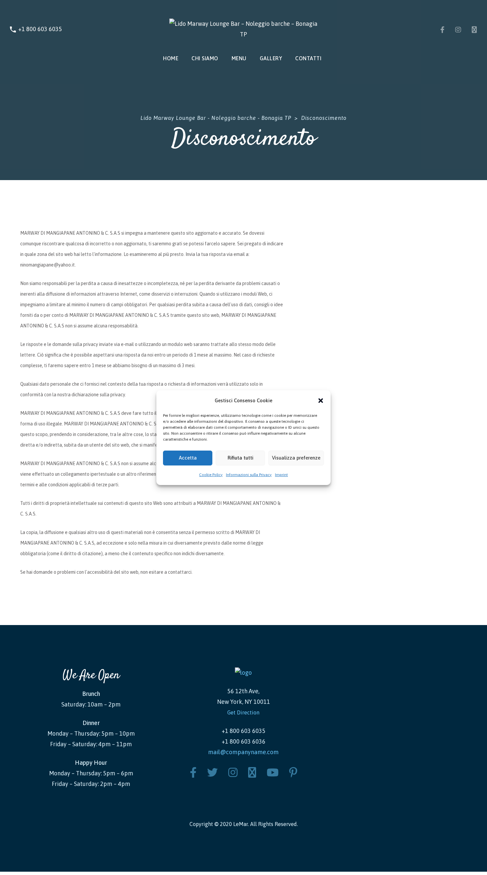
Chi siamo (204, 58)
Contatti (308, 58)
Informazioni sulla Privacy (249, 474)
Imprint (281, 474)
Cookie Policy (211, 474)
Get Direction (243, 712)
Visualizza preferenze (296, 458)
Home (170, 58)
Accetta (188, 458)
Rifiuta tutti (240, 458)
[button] (320, 400)
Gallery (271, 58)
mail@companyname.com (243, 752)
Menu (239, 58)
